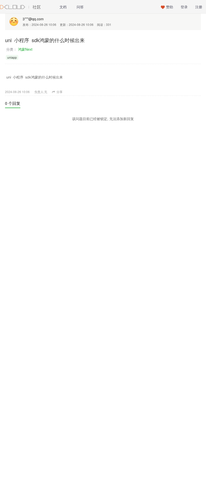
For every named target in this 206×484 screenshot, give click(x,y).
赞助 (169, 6)
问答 (80, 6)
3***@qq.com (33, 18)
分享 (59, 92)
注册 (198, 6)
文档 (63, 6)
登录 (184, 6)
